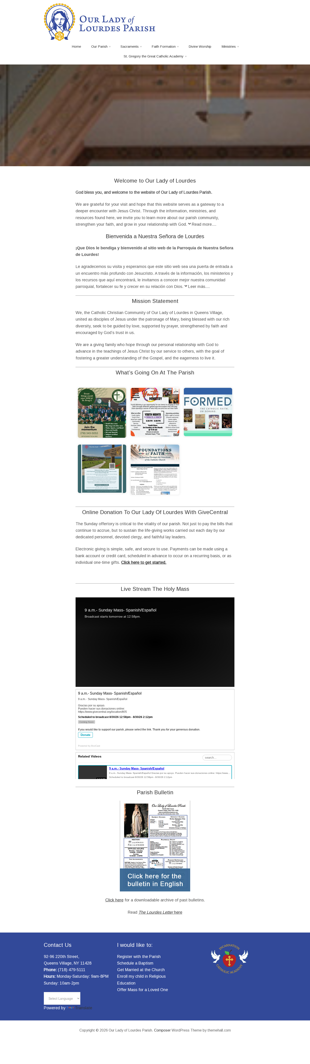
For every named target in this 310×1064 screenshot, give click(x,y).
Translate (83, 1008)
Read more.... (204, 224)
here (160, 912)
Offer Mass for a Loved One (142, 989)
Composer (162, 1030)
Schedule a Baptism (135, 963)
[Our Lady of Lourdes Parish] (100, 37)
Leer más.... (199, 286)
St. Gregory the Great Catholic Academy (154, 56)
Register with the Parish (139, 956)
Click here (114, 900)
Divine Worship (200, 46)
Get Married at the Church (141, 969)
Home (76, 46)
